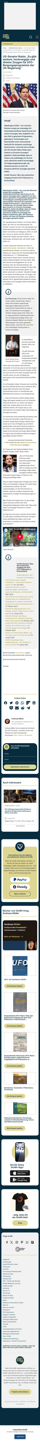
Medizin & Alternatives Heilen (13, 1303)
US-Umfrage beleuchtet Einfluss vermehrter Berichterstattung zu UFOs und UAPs (18, 811)
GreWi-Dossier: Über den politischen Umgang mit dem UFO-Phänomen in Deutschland (19, 177)
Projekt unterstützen (20, 1392)
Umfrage (28, 821)
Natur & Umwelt (8, 1307)
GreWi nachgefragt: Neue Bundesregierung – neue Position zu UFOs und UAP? (18, 642)
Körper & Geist (8, 1295)
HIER (24, 325)
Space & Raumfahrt (9, 1322)
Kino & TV (6, 1291)
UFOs (18, 805)
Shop (20, 1223)
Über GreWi (7, 1336)
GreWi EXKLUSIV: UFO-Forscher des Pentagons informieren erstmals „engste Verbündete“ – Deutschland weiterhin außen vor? (20, 580)
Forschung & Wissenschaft (12, 1271)
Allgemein (6, 1259)
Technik (5, 1324)
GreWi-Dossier (8, 1286)
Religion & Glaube (9, 1315)
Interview (6, 1288)
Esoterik (6, 1269)
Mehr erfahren (20, 894)
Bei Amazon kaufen (15, 1128)
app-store (20, 1173)
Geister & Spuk (8, 1274)
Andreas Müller (7, 72)
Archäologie (7, 1262)
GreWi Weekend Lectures (11, 1283)
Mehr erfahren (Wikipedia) (23, 735)
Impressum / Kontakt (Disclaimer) (14, 1341)
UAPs (19, 821)
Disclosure (6, 1267)
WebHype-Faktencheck (11, 1334)
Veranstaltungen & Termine (12, 1329)
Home (4, 48)
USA (32, 821)
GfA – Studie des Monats (11, 1281)
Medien (12, 821)
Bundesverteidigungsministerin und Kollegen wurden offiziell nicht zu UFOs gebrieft (19, 611)
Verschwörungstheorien (11, 1331)
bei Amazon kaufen (14, 986)
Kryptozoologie (8, 1298)
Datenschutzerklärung (10, 1339)
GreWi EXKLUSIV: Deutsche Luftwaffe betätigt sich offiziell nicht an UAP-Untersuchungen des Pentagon (19, 625)
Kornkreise (6, 1293)
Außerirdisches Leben (15, 48)
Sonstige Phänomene (10, 1319)
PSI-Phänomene (8, 1312)
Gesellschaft (10, 805)
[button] (5, 703)
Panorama (6, 1310)
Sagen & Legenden (9, 1317)
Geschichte (7, 1276)
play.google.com (20, 1179)
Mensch (5, 1305)
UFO (15, 255)
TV (16, 821)
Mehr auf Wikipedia (12, 937)
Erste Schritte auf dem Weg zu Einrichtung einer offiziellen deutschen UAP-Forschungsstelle (19, 618)
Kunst (5, 1300)
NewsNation (20, 653)
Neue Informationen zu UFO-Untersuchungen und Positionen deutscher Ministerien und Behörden (18, 589)
